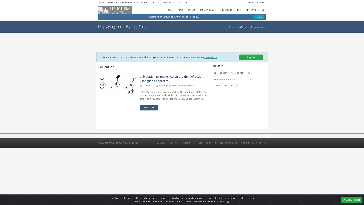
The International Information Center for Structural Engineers (129, 2)
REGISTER (260, 2)
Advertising (183, 2)
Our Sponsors (168, 2)
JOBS (239, 10)
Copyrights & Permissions (226, 143)
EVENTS (191, 10)
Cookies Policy (205, 143)
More (259, 17)
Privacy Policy (188, 143)
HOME (170, 10)
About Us (161, 143)
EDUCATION (226, 10)
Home (231, 27)
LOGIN (251, 2)
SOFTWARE (251, 10)
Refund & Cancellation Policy (253, 143)
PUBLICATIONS (207, 10)
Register (251, 57)
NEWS (180, 10)
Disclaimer (174, 143)
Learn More (210, 57)
